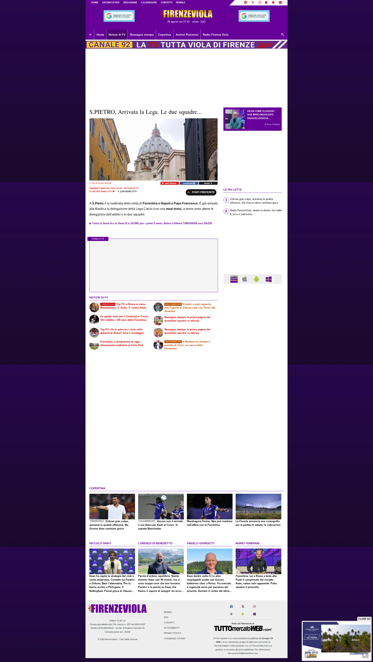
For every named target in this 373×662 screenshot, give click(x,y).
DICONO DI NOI (110, 2)
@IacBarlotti (128, 191)
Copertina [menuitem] (164, 34)
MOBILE (180, 2)
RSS (166, 617)
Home (94, 2)
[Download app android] (273, 2)
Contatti (169, 622)
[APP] (234, 278)
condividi (188, 183)
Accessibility (172, 628)
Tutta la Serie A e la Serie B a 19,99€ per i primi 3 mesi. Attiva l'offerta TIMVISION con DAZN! (152, 223)
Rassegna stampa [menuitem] (142, 34)
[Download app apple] (266, 2)
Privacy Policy (172, 633)
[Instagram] (259, 2)
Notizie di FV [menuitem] (117, 34)
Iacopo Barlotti (102, 191)
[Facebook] (245, 2)
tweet (207, 183)
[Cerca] (283, 35)
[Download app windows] (280, 2)
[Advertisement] (252, 437)
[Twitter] (252, 2)
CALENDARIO (149, 2)
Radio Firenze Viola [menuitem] (215, 34)
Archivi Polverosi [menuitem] (187, 34)
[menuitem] (90, 35)
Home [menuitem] (100, 34)
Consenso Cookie (174, 638)
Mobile (168, 612)
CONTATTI (166, 2)
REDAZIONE (130, 2)
